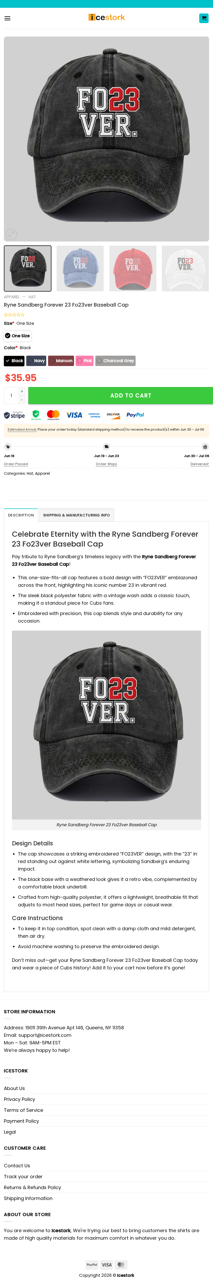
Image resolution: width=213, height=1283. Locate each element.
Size (9, 323)
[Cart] (204, 18)
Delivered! (200, 463)
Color (11, 348)
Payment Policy (21, 1121)
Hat (32, 297)
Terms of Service (23, 1110)
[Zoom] (11, 234)
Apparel (11, 297)
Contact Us (17, 1165)
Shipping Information (28, 1198)
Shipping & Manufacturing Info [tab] (76, 515)
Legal (10, 1132)
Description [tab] (21, 515)
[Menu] (7, 18)
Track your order (23, 1176)
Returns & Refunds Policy (32, 1187)
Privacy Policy (19, 1099)
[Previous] (14, 139)
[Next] (198, 139)
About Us (14, 1088)
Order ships (106, 463)
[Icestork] (107, 18)
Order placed (16, 463)
